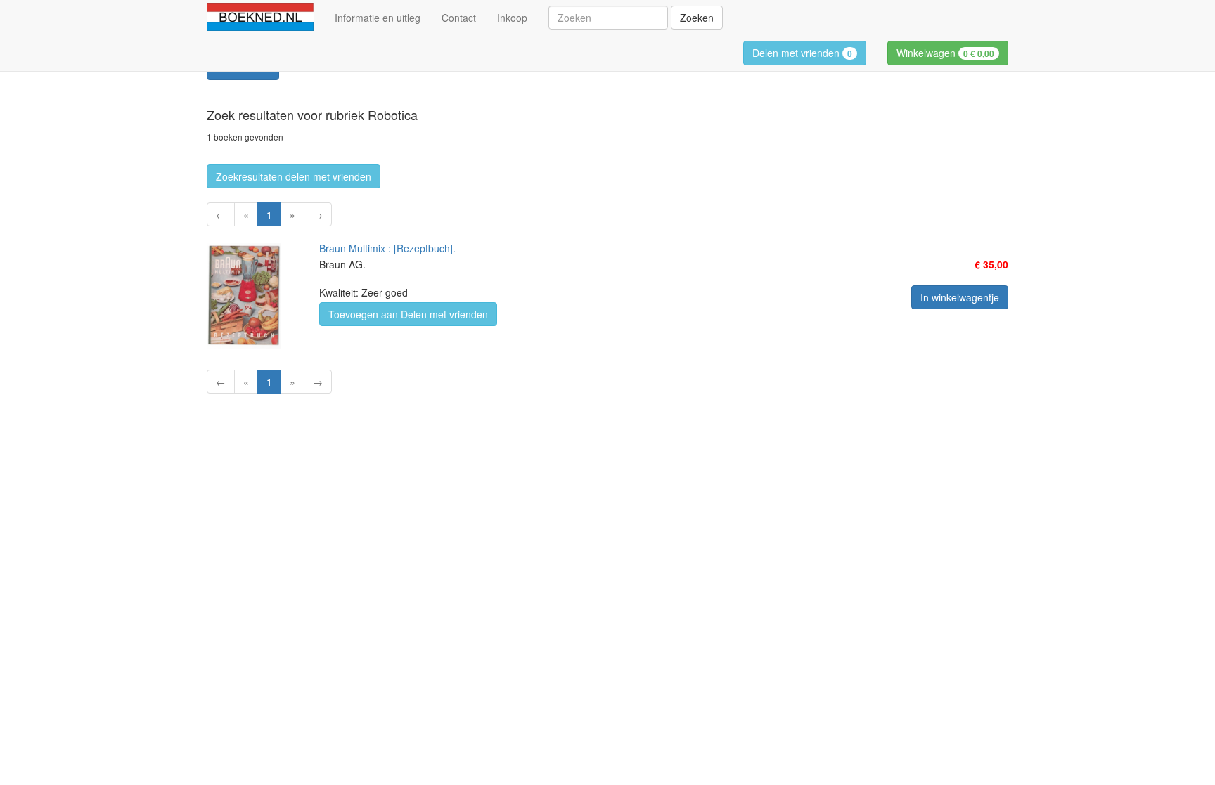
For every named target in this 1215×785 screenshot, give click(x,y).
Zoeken (697, 18)
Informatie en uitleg (377, 18)
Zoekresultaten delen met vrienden (293, 176)
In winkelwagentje (959, 297)
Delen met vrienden (802, 53)
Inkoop (512, 18)
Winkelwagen (945, 53)
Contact (459, 18)
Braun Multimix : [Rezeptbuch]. (387, 248)
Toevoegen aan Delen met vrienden (408, 314)
